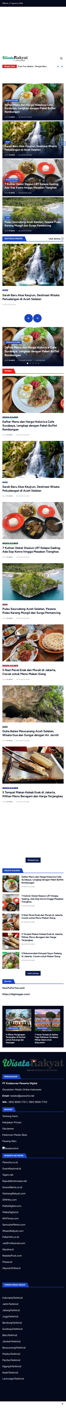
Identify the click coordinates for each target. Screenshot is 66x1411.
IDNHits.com (9, 1199)
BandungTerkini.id (12, 1322)
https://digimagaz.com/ (16, 994)
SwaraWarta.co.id (12, 1187)
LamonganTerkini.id (13, 1378)
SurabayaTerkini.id (12, 1328)
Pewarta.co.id (10, 1162)
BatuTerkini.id (9, 1335)
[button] (58, 66)
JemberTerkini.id (11, 1341)
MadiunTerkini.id (11, 1353)
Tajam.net (7, 1174)
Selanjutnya (33, 860)
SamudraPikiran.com (13, 1224)
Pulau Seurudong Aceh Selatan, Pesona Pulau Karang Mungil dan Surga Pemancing (33, 223)
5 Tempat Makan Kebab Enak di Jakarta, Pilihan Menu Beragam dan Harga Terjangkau (32, 794)
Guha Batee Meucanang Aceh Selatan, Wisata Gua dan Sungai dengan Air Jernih (30, 733)
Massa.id (7, 1261)
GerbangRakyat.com (14, 1193)
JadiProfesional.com (13, 1243)
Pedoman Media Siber (14, 1134)
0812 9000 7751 (18, 1102)
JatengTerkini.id (11, 1310)
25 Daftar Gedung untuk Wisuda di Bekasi (37, 65)
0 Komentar (52, 360)
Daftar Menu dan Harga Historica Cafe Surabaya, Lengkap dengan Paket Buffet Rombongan (30, 108)
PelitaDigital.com (11, 1205)
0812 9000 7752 (38, 1102)
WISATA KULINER (12, 100)
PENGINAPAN (19, 1028)
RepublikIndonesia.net (14, 1181)
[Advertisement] (34, 30)
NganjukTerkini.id (11, 1366)
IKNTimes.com (10, 1218)
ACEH (8, 142)
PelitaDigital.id (10, 1212)
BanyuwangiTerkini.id (14, 1347)
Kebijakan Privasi (11, 1122)
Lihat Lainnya (33, 973)
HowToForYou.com (13, 987)
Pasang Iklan (9, 1141)
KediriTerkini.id (10, 1372)
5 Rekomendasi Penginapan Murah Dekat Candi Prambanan (53, 1037)
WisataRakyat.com (13, 1230)
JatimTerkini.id (10, 1304)
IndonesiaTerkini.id (12, 1297)
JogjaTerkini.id (10, 1316)
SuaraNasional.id (11, 1168)
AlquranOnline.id (11, 1268)
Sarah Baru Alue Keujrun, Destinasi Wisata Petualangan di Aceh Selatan (31, 148)
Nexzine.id (8, 1249)
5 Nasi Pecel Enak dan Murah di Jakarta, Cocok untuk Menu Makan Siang (29, 672)
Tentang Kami (10, 1116)
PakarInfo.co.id (10, 1236)
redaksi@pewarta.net (22, 1095)
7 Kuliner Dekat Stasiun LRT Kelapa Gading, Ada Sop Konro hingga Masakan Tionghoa (32, 185)
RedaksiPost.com (12, 1255)
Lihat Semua (55, 239)
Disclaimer (8, 1128)
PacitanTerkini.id (11, 1360)
